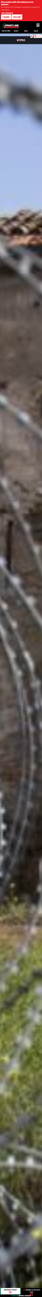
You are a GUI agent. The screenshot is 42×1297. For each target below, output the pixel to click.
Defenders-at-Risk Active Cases (31, 1291)
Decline (17, 17)
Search (36, 31)
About (26, 31)
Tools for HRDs (6, 31)
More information (7, 13)
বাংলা (39, 35)
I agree (6, 17)
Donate (16, 31)
